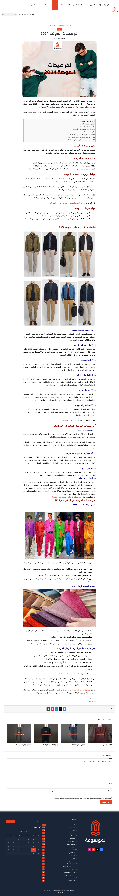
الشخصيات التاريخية (71, 844)
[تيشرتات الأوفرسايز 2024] (46, 733)
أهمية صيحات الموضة (87, 126)
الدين (86, 5)
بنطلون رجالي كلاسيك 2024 (22, 744)
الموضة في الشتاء (69, 420)
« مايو (39, 858)
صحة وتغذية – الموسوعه (69, 875)
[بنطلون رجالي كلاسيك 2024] (19, 733)
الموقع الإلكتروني (52, 791)
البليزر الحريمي (107, 744)
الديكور (74, 858)
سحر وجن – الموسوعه (70, 872)
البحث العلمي (72, 853)
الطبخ (68, 5)
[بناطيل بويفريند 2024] (73, 733)
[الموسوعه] (115, 10)
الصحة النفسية (46, 5)
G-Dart (72, 890)
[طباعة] (48, 709)
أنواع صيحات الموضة (87, 132)
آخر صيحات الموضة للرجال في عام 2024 (81, 140)
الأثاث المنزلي (72, 869)
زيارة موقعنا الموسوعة (80, 690)
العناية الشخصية (77, 5)
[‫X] (60, 709)
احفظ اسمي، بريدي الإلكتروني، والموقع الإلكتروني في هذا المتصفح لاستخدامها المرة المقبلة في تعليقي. (82, 798)
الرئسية (106, 5)
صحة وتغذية (72, 833)
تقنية (74, 850)
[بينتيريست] (52, 709)
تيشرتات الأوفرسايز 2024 (50, 744)
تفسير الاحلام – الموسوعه (69, 867)
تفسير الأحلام (72, 827)
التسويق (92, 5)
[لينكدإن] (56, 709)
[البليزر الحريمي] (100, 733)
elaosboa (92, 701)
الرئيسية (68, 25)
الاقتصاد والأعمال (71, 864)
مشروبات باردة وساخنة (70, 847)
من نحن (99, 5)
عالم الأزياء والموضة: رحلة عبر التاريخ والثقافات (67, 203)
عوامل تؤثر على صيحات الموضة (83, 129)
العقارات (62, 5)
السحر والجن (73, 836)
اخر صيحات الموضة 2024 (67, 674)
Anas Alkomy (61, 38)
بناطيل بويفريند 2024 (78, 744)
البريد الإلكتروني (107, 791)
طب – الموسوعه (71, 880)
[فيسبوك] (64, 709)
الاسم (110, 783)
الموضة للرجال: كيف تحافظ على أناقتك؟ (67, 497)
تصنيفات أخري (35, 5)
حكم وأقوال (73, 839)
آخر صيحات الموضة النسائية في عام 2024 (80, 137)
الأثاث (74, 878)
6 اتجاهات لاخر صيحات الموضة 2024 (82, 134)
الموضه (55, 5)
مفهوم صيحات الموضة (86, 124)
